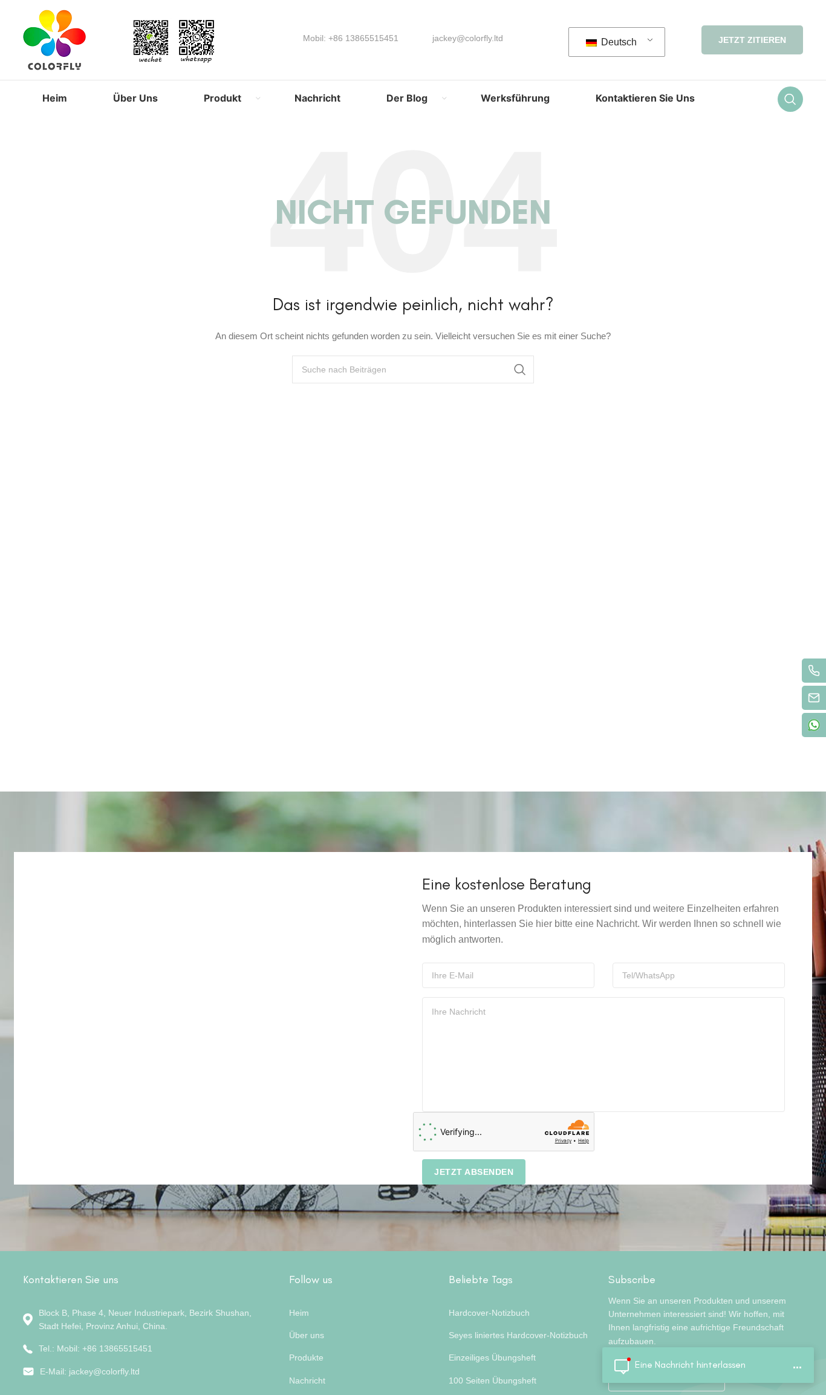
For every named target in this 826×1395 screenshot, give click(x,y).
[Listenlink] (147, 1348)
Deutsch (618, 42)
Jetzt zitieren (752, 40)
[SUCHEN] (520, 369)
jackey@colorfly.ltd (467, 38)
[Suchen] (790, 99)
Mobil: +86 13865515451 (350, 38)
